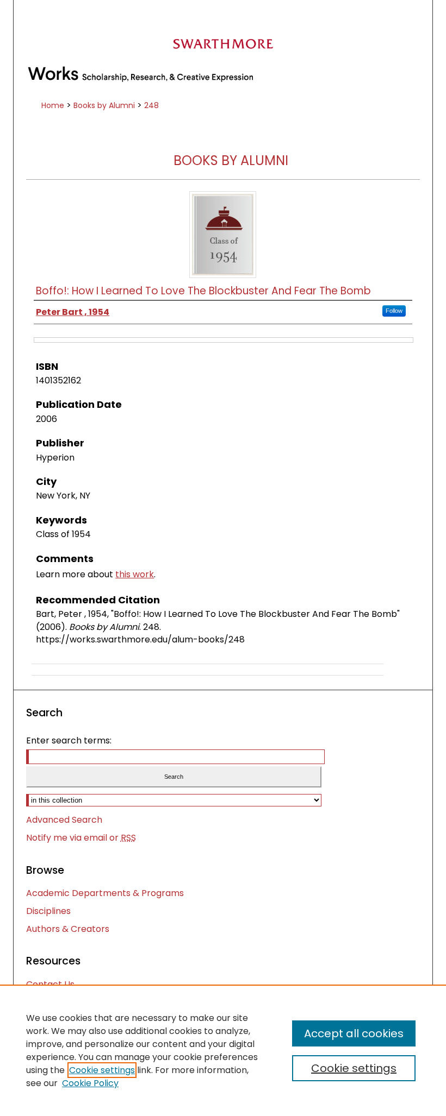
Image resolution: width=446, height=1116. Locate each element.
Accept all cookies (354, 1033)
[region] (223, 1050)
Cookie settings (102, 1070)
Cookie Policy (90, 1083)
